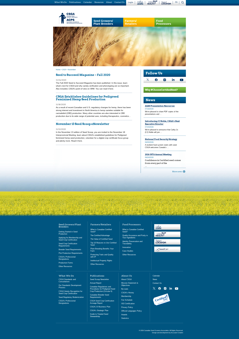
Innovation (126, 247)
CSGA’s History (127, 293)
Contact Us (157, 283)
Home (58, 70)
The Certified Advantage (100, 235)
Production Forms (66, 263)
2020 (64, 70)
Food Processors (163, 22)
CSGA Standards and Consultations (67, 280)
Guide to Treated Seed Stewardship (99, 315)
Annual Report (95, 283)
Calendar (156, 276)
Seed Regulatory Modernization (71, 297)
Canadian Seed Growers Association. (156, 330)
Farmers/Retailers (131, 22)
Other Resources (65, 266)
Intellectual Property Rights (101, 261)
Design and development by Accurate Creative (167, 332)
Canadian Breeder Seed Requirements (99, 296)
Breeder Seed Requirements (70, 249)
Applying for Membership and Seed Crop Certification (70, 239)
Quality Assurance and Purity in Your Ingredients (135, 236)
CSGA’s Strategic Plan (99, 310)
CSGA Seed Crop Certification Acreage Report (102, 302)
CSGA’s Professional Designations (67, 258)
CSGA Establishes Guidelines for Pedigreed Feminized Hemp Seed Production (87, 98)
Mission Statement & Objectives (129, 284)
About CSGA (126, 279)
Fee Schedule (126, 300)
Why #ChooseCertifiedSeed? (161, 90)
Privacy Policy (127, 307)
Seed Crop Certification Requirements (68, 245)
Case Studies (127, 251)
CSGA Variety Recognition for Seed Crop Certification (70, 292)
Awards (124, 315)
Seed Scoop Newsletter (99, 279)
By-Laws (124, 289)
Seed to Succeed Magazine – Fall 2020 (83, 75)
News (150, 100)
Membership (126, 296)
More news (177, 172)
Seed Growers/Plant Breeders (103, 22)
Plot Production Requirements (71, 253)
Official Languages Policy (131, 311)
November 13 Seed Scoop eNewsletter (82, 124)
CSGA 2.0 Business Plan (100, 307)
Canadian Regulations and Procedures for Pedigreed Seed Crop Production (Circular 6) (102, 289)
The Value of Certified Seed (101, 239)
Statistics (125, 318)
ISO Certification (128, 304)
